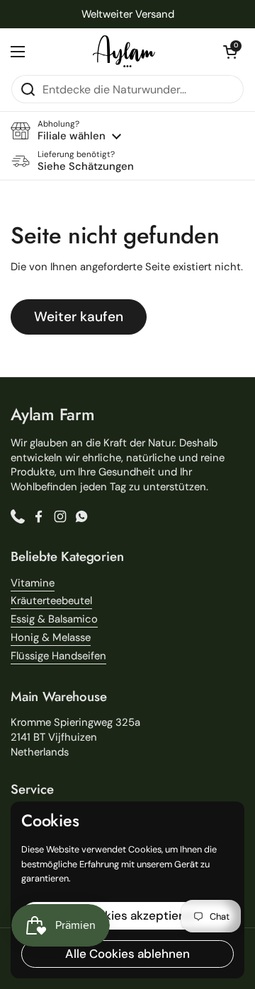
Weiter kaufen (78, 316)
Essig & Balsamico (54, 619)
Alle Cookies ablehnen (127, 953)
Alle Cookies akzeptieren (127, 915)
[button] (230, 51)
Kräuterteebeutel (51, 601)
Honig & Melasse (51, 637)
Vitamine (33, 583)
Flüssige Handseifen (58, 656)
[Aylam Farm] (124, 51)
